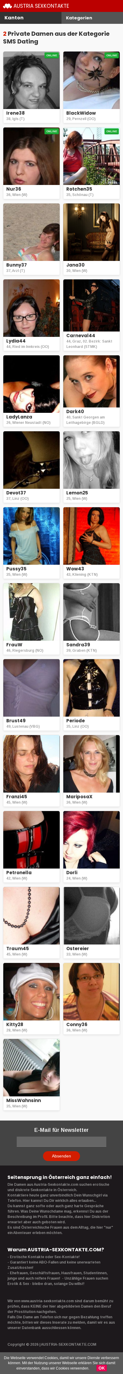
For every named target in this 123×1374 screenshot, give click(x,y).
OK (102, 1368)
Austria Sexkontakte (41, 6)
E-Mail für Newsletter (61, 1130)
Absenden (61, 1156)
